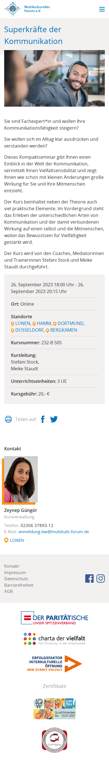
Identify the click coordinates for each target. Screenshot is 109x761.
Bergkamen (63, 330)
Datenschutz (16, 578)
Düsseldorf (29, 330)
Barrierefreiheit (19, 585)
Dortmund (71, 323)
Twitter (54, 419)
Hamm (44, 323)
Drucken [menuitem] (8, 419)
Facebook (43, 419)
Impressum (15, 572)
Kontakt (11, 566)
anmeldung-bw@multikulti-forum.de (53, 531)
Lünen (22, 323)
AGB (8, 591)
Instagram (100, 578)
